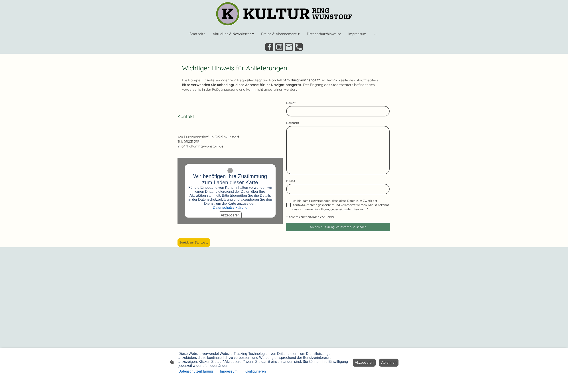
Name (291, 103)
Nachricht (292, 123)
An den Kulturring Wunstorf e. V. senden (338, 227)
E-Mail (290, 181)
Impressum (228, 371)
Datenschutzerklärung (230, 207)
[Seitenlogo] (284, 14)
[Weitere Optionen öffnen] (375, 34)
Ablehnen (388, 362)
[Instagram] (279, 47)
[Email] (289, 47)
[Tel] (299, 47)
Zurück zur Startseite (193, 242)
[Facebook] (269, 47)
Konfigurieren (255, 371)
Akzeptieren (230, 215)
